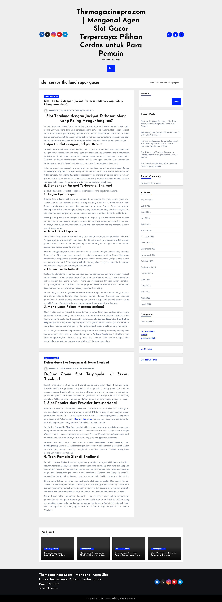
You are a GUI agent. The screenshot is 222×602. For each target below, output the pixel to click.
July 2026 (145, 206)
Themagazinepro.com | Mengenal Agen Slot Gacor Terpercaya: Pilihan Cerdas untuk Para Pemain (73, 579)
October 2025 (147, 261)
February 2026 (147, 236)
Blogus (118, 598)
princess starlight (148, 338)
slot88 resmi (146, 349)
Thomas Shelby (54, 110)
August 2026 (147, 200)
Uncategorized (51, 96)
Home (111, 68)
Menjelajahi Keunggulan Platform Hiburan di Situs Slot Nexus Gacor (92, 555)
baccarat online (147, 331)
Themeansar (129, 598)
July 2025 (145, 279)
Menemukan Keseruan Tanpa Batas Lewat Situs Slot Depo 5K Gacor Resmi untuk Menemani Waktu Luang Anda (159, 143)
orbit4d (144, 335)
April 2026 (145, 224)
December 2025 (148, 249)
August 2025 (147, 273)
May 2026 (145, 218)
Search (145, 93)
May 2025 (145, 292)
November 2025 (148, 255)
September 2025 (148, 267)
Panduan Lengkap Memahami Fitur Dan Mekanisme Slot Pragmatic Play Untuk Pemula (158, 123)
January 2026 (147, 243)
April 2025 (145, 298)
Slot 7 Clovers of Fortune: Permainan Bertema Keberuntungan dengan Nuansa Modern (159, 154)
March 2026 (146, 230)
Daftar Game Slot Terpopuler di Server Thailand (76, 362)
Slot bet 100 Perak (149, 360)
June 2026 (146, 212)
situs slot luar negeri (83, 419)
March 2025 (146, 304)
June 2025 (146, 286)
